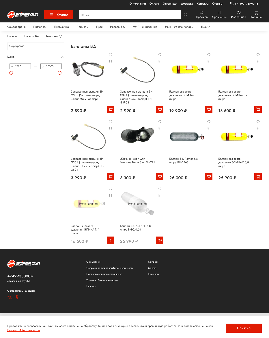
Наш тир (91, 286)
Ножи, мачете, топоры (179, 27)
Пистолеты (39, 27)
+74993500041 (21, 276)
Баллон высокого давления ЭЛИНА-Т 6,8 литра (233, 162)
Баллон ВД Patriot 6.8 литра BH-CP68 (183, 160)
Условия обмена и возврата (102, 280)
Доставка (187, 3)
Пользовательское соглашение (104, 274)
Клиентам (153, 274)
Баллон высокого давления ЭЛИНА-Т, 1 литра (85, 229)
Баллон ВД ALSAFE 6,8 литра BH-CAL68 (135, 228)
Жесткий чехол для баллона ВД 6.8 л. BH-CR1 (137, 160)
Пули (99, 27)
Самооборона (16, 27)
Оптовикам (170, 3)
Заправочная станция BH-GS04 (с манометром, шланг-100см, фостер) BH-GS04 (87, 164)
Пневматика (61, 27)
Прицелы (82, 27)
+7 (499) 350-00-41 (246, 3)
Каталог (62, 14)
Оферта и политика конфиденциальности (109, 268)
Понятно (244, 328)
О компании (138, 3)
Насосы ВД (117, 27)
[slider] (11, 73)
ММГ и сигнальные (145, 27)
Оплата (154, 3)
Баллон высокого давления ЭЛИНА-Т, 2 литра (232, 95)
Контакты (203, 3)
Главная (12, 36)
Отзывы (217, 3)
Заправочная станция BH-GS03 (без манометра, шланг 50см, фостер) (87, 95)
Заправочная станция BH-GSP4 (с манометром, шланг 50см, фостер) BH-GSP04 (136, 97)
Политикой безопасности (23, 330)
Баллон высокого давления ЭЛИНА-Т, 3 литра (183, 95)
